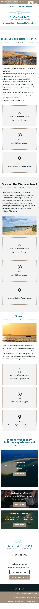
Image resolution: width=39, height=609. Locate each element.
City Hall (21, 2)
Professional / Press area (26, 593)
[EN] (35, 3)
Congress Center (12, 2)
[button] (30, 3)
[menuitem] (10, 6)
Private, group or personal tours (22, 601)
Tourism (3, 2)
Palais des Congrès (9, 95)
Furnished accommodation (25, 597)
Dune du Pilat (21, 76)
